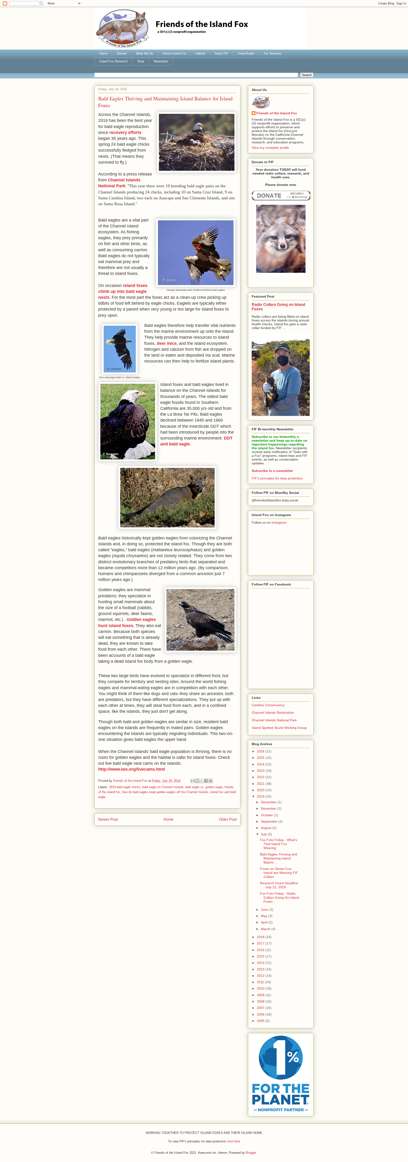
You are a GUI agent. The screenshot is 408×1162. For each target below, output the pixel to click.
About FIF (221, 53)
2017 (261, 943)
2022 (261, 777)
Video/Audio (246, 53)
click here (233, 1141)
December (269, 802)
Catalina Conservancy (268, 705)
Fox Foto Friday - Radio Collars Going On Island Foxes (279, 897)
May (264, 916)
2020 (261, 790)
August (266, 828)
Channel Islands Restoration (273, 712)
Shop (140, 61)
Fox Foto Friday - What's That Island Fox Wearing (278, 844)
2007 (261, 1008)
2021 (261, 784)
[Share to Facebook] (206, 780)
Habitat (200, 53)
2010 (261, 988)
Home (103, 53)
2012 (261, 976)
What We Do (144, 53)
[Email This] (192, 780)
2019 (261, 796)
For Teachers (273, 53)
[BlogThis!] (197, 780)
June (265, 909)
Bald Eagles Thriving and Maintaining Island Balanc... (278, 858)
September (269, 821)
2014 (261, 963)
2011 (261, 982)
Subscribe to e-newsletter (272, 471)
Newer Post (108, 819)
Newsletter (161, 61)
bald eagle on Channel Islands (162, 787)
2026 (261, 751)
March (266, 929)
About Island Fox (174, 53)
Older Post (228, 819)
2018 (261, 937)
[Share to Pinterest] (210, 780)
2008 (261, 1001)
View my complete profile (270, 148)
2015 (261, 956)
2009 (261, 995)
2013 (261, 969)
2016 (261, 950)
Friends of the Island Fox (276, 113)
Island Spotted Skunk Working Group (279, 728)
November (269, 808)
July (264, 834)
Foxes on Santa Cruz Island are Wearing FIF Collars (279, 873)
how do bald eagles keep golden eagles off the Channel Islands (165, 792)
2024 (261, 764)
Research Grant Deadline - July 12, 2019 (279, 885)
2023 (261, 771)
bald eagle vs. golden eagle (204, 787)
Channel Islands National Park (274, 720)
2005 (261, 1021)
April (264, 922)
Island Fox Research (113, 61)
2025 (261, 758)
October (267, 815)
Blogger (251, 1152)
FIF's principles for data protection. (278, 478)
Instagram (279, 522)
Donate (122, 53)
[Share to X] (201, 780)
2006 (261, 1014)
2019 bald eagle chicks (124, 787)
